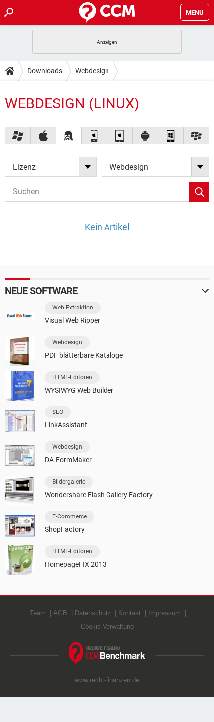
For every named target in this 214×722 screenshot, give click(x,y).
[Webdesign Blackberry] (196, 135)
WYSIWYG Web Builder (79, 390)
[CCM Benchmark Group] (107, 654)
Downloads (44, 71)
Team (38, 613)
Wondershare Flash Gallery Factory (99, 495)
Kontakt (129, 613)
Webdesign (92, 71)
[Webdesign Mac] (43, 135)
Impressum (164, 613)
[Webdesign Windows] (18, 135)
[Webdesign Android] (145, 135)
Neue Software (41, 291)
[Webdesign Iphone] (94, 135)
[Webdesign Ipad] (120, 135)
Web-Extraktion (72, 307)
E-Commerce (69, 516)
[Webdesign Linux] (69, 135)
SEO (57, 412)
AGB (60, 613)
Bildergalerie (68, 481)
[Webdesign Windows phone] (171, 135)
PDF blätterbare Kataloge (84, 355)
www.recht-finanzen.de (107, 680)
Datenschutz (93, 613)
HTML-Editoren (72, 377)
